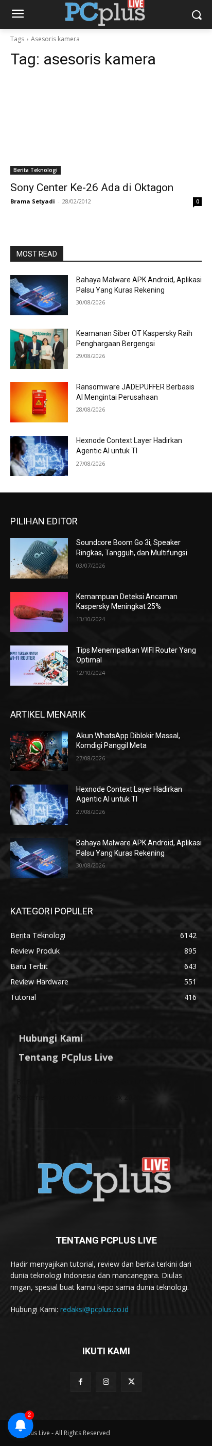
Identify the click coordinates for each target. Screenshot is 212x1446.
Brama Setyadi (32, 201)
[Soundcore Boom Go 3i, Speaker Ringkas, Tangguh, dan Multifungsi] (39, 558)
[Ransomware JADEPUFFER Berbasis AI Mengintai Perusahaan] (39, 402)
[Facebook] (80, 1382)
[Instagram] (106, 1382)
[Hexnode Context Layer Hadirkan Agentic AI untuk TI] (39, 456)
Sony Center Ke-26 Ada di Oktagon (91, 187)
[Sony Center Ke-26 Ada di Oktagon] (106, 127)
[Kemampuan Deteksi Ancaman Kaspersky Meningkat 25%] (39, 612)
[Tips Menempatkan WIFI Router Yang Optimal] (39, 665)
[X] (131, 1382)
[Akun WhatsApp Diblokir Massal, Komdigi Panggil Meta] (39, 751)
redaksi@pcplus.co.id (94, 1309)
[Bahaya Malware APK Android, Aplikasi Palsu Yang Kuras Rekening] (39, 295)
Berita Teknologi (35, 170)
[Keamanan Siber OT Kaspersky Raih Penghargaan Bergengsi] (39, 349)
